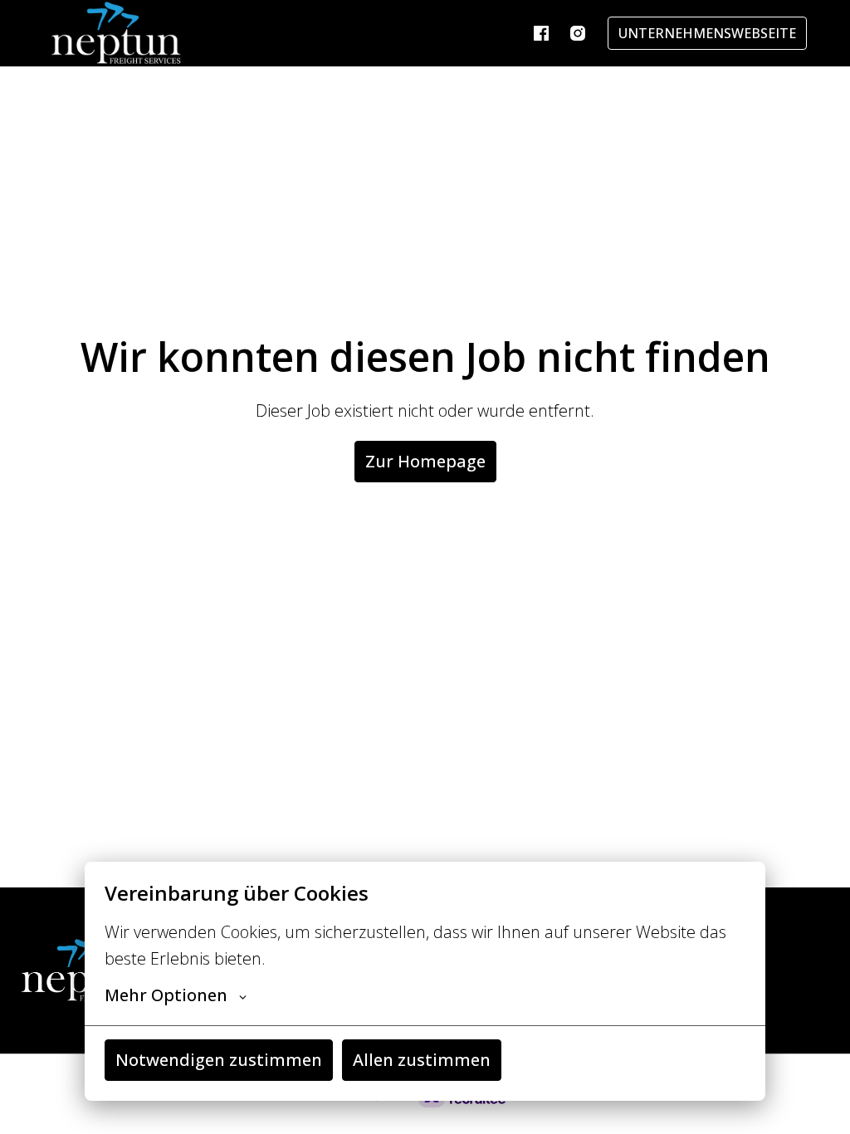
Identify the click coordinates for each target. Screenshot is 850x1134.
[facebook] (541, 33)
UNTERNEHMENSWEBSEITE (707, 33)
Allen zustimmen (422, 1059)
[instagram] (577, 33)
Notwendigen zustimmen (218, 1059)
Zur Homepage (425, 461)
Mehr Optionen (166, 995)
